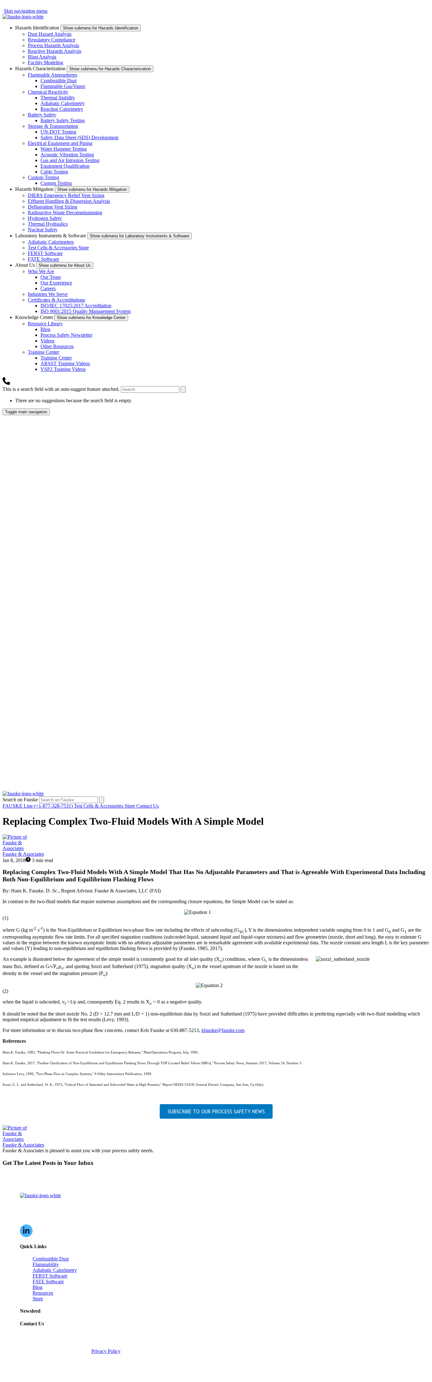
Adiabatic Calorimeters (51, 242)
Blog (45, 329)
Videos (47, 340)
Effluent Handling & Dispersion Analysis (69, 201)
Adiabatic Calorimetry (62, 103)
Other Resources (57, 346)
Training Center (43, 352)
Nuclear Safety (43, 229)
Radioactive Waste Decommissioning (65, 212)
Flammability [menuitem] (46, 1264)
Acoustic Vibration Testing (67, 154)
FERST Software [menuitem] (50, 1276)
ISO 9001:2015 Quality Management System (85, 311)
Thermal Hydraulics (48, 224)
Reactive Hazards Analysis (54, 51)
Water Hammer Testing (63, 149)
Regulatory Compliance (51, 39)
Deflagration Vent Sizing (52, 206)
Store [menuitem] (38, 1298)
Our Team (50, 277)
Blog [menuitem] (37, 1287)
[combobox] (150, 389)
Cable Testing (54, 171)
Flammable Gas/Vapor (62, 86)
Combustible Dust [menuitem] (51, 1258)
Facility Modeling (45, 62)
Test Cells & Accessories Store (58, 247)
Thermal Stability (57, 97)
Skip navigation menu (25, 11)
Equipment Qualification (64, 166)
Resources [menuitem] (43, 1293)
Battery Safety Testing (62, 120)
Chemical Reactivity (48, 92)
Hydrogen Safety (45, 218)
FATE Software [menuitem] (48, 1281)
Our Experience (56, 282)
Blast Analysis (42, 56)
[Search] (183, 389)
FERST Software (45, 253)
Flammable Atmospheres (52, 75)
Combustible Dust (58, 80)
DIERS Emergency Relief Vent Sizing (66, 195)
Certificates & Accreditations (56, 300)
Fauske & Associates (23, 854)
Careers (48, 288)
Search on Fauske (21, 799)
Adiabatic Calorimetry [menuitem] (55, 1270)
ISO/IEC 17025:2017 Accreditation (75, 305)
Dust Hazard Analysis (49, 34)
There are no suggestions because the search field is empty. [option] (73, 400)
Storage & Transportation (53, 126)
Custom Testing (43, 177)
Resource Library (45, 323)
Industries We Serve (48, 294)
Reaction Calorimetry (61, 109)
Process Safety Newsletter (66, 335)
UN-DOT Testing (58, 131)
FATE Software (43, 259)
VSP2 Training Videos (63, 369)
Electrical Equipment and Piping (60, 143)
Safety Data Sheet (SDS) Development (79, 137)
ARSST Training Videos (65, 363)
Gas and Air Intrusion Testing (69, 160)
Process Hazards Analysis (53, 45)
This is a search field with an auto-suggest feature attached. (62, 389)
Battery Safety (42, 114)
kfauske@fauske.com (222, 1030)
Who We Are (41, 271)
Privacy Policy (105, 1351)
